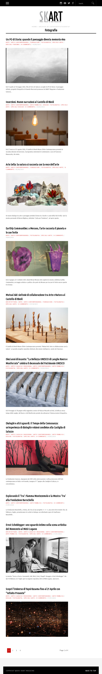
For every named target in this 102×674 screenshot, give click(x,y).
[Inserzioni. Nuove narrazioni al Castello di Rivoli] (37, 145)
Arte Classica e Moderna (21, 366)
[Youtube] (65, 3)
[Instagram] (61, 3)
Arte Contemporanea (20, 42)
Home (34, 27)
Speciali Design (17, 107)
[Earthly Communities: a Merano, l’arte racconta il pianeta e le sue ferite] (37, 276)
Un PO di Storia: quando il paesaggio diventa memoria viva (35, 39)
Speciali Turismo (13, 44)
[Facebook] (73, 3)
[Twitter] (69, 3)
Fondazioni (35, 42)
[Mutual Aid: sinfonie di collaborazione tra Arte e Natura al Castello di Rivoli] (37, 342)
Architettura (11, 302)
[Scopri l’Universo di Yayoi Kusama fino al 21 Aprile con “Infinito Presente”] (37, 636)
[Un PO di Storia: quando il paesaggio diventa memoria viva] (37, 82)
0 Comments (26, 44)
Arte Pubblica (36, 105)
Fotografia (46, 42)
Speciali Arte (57, 42)
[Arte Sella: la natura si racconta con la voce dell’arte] (37, 211)
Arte (8, 42)
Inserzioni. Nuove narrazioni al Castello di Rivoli (30, 101)
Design (46, 105)
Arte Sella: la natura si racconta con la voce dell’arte (32, 164)
